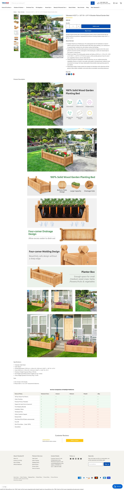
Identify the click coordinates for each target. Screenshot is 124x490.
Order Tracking (35, 460)
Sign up (107, 464)
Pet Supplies (39, 7)
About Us (16, 458)
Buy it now (88, 31)
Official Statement (18, 464)
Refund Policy (35, 464)
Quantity (68, 23)
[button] (16, 16)
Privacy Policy (35, 466)
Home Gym (48, 7)
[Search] (93, 3)
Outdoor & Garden (18, 7)
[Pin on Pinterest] (73, 74)
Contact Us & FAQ (18, 460)
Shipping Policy (35, 462)
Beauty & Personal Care (60, 7)
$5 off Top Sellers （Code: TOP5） (23, 424)
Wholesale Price (19, 411)
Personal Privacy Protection (21, 401)
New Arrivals (81, 7)
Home (15, 12)
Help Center (35, 458)
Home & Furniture (6, 7)
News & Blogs (17, 462)
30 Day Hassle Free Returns (21, 396)
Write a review (75, 440)
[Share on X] (69, 74)
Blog (87, 7)
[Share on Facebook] (67, 74)
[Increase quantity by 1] (78, 26)
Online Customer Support (21, 414)
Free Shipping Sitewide (20, 406)
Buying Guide (18, 417)
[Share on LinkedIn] (71, 74)
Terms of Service (36, 468)
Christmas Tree (30, 7)
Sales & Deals (72, 7)
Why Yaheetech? (95, 7)
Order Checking (18, 399)
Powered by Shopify (18, 480)
